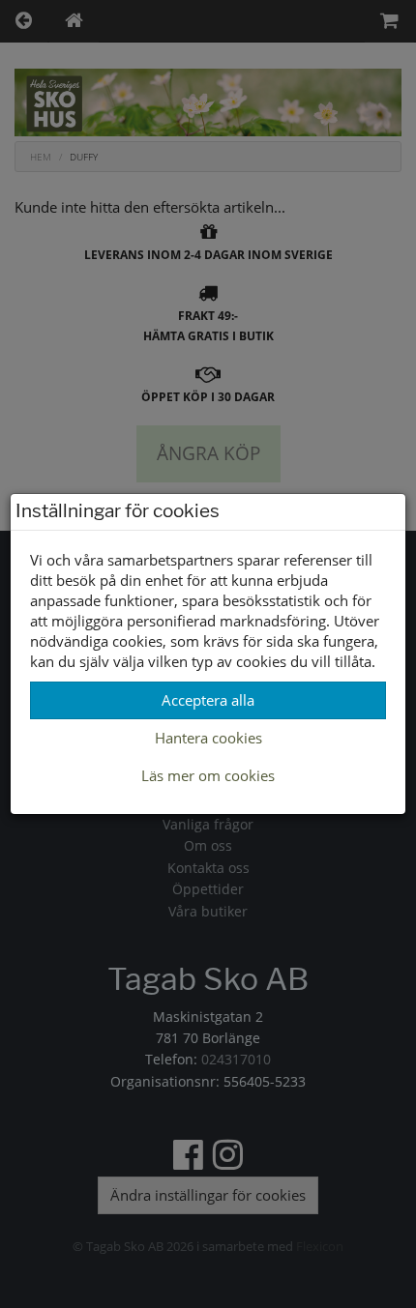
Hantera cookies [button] (208, 737)
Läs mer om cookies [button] (208, 775)
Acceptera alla (208, 700)
